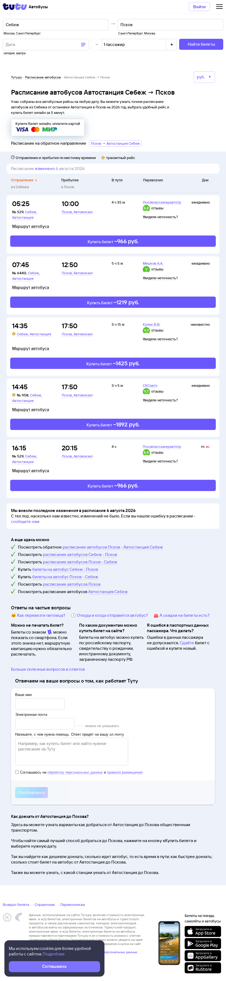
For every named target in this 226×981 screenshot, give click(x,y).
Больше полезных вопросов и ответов (48, 669)
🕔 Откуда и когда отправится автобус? (109, 615)
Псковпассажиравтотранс (165, 202)
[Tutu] (15, 6)
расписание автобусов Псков (72, 584)
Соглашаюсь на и (81, 772)
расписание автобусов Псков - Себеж (80, 562)
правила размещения (124, 772)
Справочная (45, 904)
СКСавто (150, 385)
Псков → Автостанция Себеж (115, 143)
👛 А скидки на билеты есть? (182, 615)
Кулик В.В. (151, 324)
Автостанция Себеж (108, 591)
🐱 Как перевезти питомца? (38, 615)
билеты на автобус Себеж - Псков (65, 569)
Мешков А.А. (153, 263)
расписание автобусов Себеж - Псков (80, 554)
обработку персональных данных (75, 772)
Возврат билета (16, 904)
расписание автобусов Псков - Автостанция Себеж (113, 547)
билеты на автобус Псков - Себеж (65, 576)
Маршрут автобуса (30, 226)
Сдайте (187, 642)
